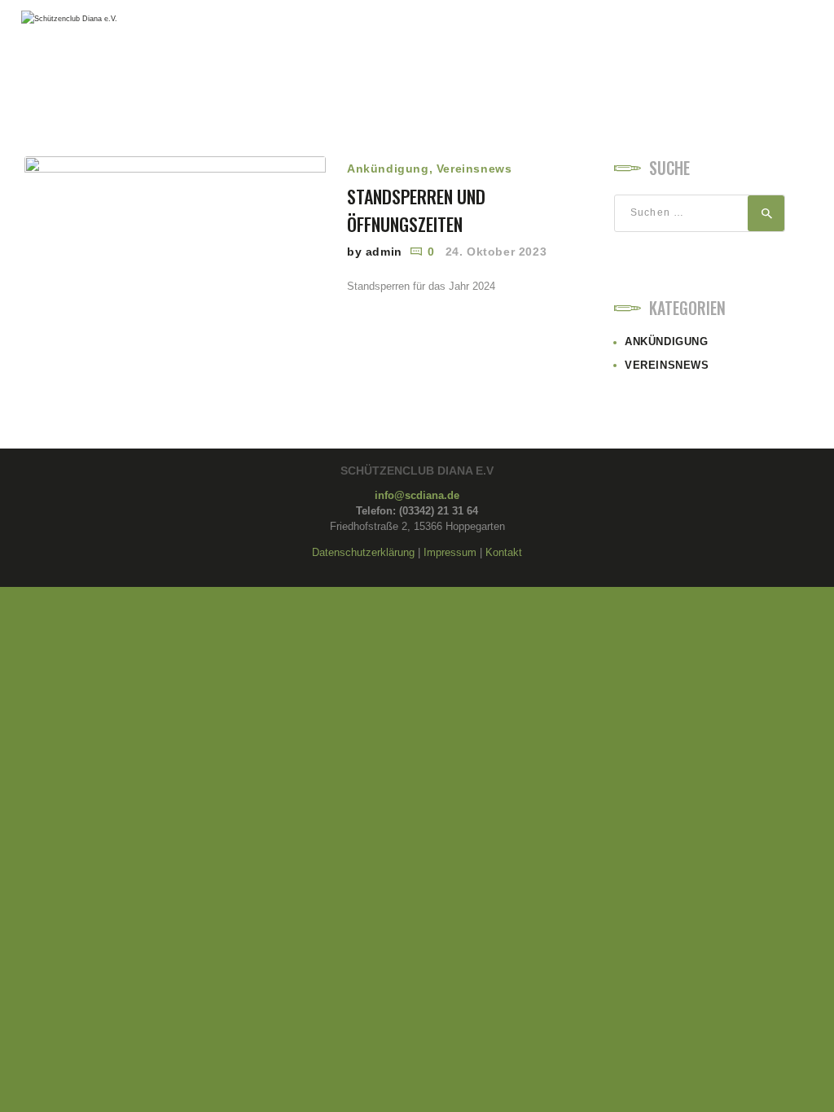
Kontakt (503, 552)
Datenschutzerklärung (363, 552)
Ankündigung (388, 168)
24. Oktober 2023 (496, 251)
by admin (376, 251)
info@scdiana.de (417, 495)
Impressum (450, 552)
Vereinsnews (474, 168)
